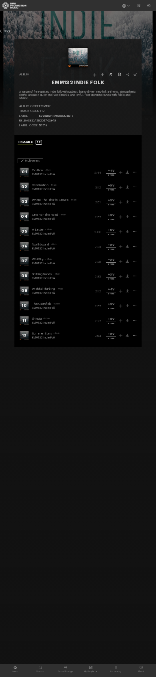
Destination (40, 184)
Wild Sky (38, 259)
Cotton (37, 170)
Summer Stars (42, 333)
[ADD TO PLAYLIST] (94, 75)
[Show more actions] (134, 172)
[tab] (30, 142)
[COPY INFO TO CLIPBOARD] (110, 74)
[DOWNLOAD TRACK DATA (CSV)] (119, 74)
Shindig (37, 318)
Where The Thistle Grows (50, 199)
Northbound (40, 244)
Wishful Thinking (43, 288)
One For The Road (45, 214)
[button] (111, 172)
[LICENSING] (135, 74)
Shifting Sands (42, 274)
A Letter (38, 229)
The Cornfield (41, 303)
